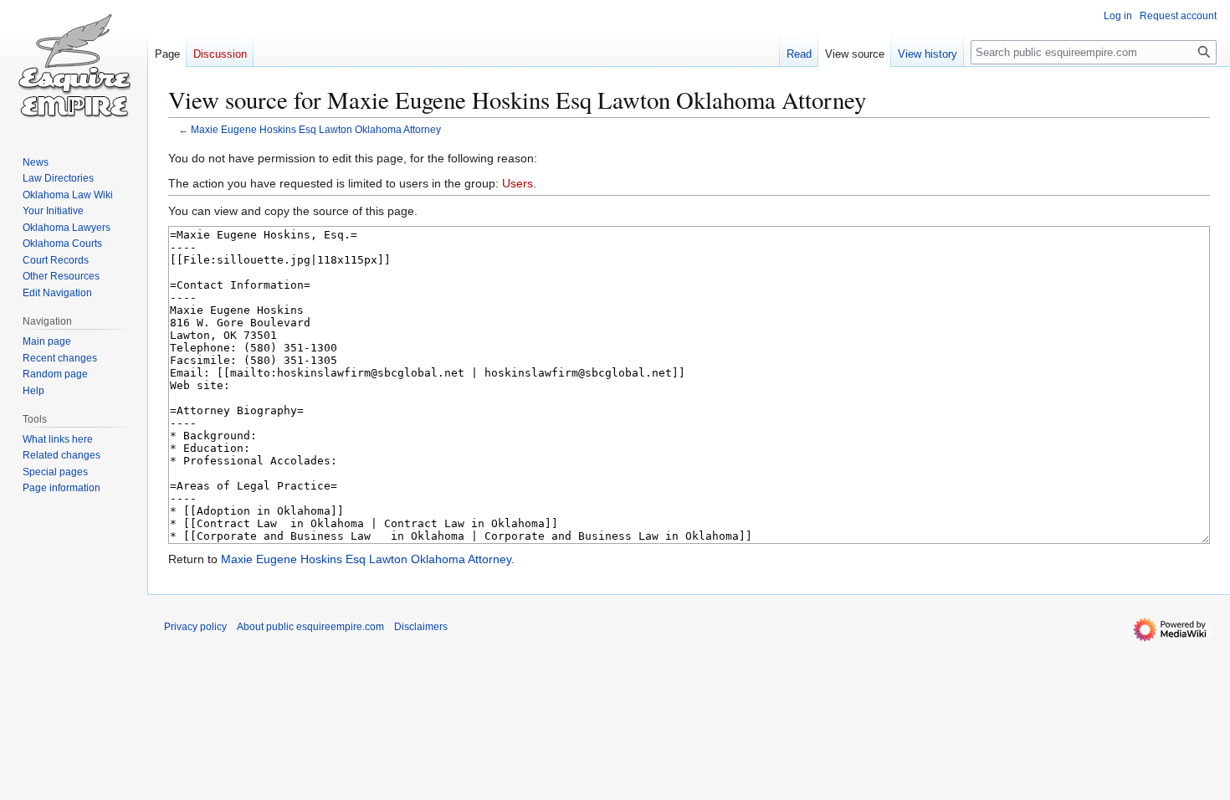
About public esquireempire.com (310, 627)
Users (517, 183)
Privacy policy (195, 627)
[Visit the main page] (74, 67)
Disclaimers (421, 627)
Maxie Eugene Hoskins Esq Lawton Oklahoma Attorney (316, 129)
